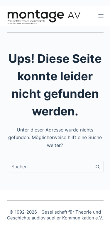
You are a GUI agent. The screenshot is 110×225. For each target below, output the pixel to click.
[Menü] (101, 16)
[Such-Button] (97, 166)
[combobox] (49, 166)
